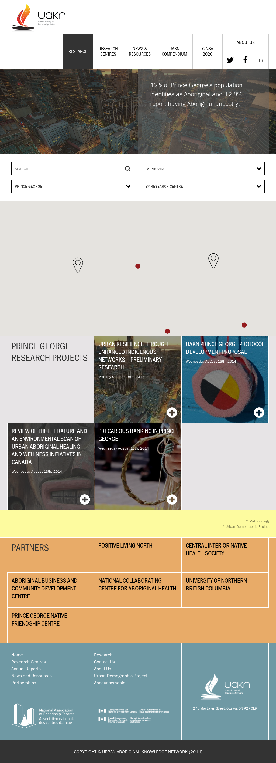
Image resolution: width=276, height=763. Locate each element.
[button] (78, 265)
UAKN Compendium (174, 51)
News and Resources (31, 675)
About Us (102, 668)
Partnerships (23, 683)
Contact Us (104, 662)
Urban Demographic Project (246, 526)
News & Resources (140, 51)
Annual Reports (26, 668)
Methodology (258, 521)
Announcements (109, 683)
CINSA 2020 (207, 51)
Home (17, 655)
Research (78, 51)
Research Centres (108, 51)
